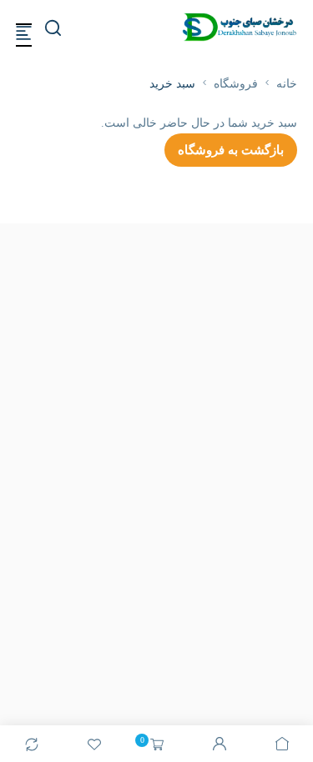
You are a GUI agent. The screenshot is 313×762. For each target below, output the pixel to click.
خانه (286, 84)
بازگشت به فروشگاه (231, 150)
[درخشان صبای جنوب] (239, 26)
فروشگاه (236, 84)
